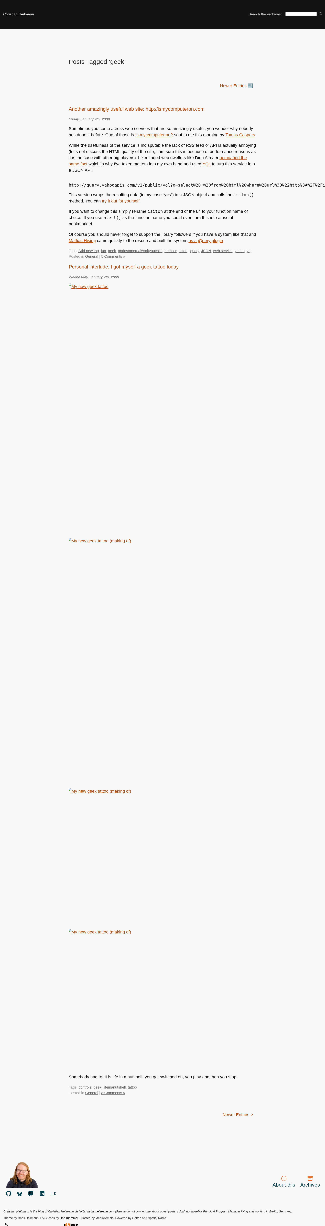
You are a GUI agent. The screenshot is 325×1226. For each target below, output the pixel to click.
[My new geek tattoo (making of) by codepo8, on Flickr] (162, 663)
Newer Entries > (238, 1114)
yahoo (240, 251)
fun (103, 251)
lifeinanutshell (114, 1087)
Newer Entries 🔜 (236, 85)
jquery (194, 251)
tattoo (132, 1087)
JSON (206, 251)
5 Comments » (113, 256)
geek (112, 251)
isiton (183, 251)
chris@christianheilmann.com (94, 1211)
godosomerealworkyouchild (140, 251)
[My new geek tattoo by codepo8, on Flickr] (162, 409)
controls (85, 1087)
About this (284, 1185)
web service (223, 251)
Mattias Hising (82, 240)
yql (249, 251)
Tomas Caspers (240, 135)
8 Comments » (113, 1093)
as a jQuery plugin (206, 240)
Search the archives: (265, 14)
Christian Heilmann (18, 14)
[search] (320, 13)
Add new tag (88, 251)
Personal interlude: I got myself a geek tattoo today (124, 267)
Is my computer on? (154, 135)
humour (171, 251)
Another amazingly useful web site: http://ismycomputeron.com (136, 109)
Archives (310, 1185)
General (91, 256)
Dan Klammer (69, 1218)
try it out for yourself (120, 201)
